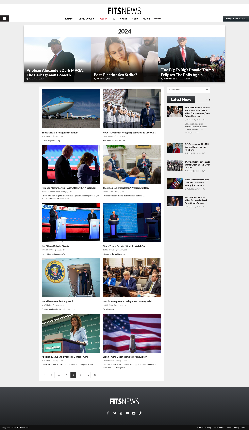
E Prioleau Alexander (52, 192)
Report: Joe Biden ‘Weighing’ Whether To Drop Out (129, 132)
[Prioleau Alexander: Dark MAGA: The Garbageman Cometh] (57, 59)
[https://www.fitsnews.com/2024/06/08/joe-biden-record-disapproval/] (71, 277)
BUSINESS (69, 18)
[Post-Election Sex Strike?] (124, 59)
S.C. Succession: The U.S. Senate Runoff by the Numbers (197, 147)
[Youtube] (129, 413)
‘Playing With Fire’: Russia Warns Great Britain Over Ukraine (197, 165)
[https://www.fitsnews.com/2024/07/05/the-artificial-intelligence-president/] (71, 108)
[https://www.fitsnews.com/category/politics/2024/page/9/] (102, 375)
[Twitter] (116, 413)
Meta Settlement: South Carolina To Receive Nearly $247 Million (197, 182)
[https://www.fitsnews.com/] (124, 11)
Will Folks (101, 79)
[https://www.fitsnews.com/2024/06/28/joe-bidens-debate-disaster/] (71, 222)
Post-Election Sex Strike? (115, 74)
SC (114, 18)
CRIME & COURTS (86, 18)
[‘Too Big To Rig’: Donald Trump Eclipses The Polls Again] (191, 59)
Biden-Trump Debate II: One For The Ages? (125, 356)
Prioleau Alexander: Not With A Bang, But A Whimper (69, 187)
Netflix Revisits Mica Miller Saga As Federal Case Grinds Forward (196, 200)
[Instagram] (123, 413)
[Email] (135, 413)
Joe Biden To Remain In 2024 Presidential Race (126, 187)
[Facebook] (110, 413)
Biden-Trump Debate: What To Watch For (124, 246)
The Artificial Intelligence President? (60, 132)
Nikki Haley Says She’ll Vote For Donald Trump (65, 356)
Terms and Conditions (222, 428)
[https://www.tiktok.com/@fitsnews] (140, 413)
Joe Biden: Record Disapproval (57, 301)
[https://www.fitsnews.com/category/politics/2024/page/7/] (44, 375)
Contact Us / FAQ (204, 428)
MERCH (146, 18)
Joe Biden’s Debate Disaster (56, 246)
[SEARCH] (207, 89)
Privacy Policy (239, 428)
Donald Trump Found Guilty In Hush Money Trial (127, 301)
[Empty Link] (207, 100)
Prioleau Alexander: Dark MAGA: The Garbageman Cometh (55, 72)
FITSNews (109, 136)
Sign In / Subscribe (237, 18)
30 (95, 374)
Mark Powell (48, 250)
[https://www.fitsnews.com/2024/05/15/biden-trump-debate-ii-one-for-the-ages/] (132, 333)
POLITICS (103, 18)
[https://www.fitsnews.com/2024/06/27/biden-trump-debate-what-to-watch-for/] (132, 222)
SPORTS (123, 18)
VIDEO (135, 18)
